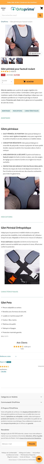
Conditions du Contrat (12, 455)
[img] (4, 367)
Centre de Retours (25, 457)
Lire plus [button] (3, 371)
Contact (34, 457)
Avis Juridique (36, 452)
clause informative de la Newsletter (30, 438)
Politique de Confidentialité (9, 452)
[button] (6, 71)
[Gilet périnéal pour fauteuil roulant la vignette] (4, 60)
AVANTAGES (6, 111)
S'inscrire (32, 444)
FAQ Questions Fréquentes (28, 455)
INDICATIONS (18, 111)
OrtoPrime (4, 22)
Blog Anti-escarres (12, 457)
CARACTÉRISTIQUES (32, 111)
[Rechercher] (40, 15)
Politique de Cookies (24, 452)
